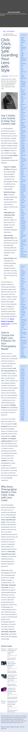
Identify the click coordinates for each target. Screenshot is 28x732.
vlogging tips (23, 155)
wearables (23, 146)
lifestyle (22, 192)
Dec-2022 (22, 382)
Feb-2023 (22, 385)
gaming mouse (23, 329)
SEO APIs (22, 75)
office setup (23, 181)
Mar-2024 (23, 375)
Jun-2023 (22, 378)
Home (4, 31)
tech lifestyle (23, 228)
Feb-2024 (22, 377)
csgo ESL (22, 299)
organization (23, 226)
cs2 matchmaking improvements (23, 332)
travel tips (23, 218)
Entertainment (23, 58)
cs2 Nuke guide (24, 307)
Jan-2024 (22, 398)
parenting (22, 202)
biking (22, 106)
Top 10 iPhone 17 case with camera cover (7, 321)
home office (23, 119)
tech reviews (23, 94)
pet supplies (23, 189)
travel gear (23, 148)
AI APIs (22, 99)
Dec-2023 (22, 390)
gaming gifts (23, 127)
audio (22, 166)
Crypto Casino (23, 78)
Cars (22, 44)
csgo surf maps (24, 342)
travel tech (23, 230)
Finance (22, 68)
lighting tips (23, 125)
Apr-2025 (22, 411)
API (21, 238)
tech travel (23, 207)
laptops (22, 169)
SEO (21, 66)
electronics (23, 220)
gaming (22, 91)
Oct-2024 (22, 369)
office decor (23, 137)
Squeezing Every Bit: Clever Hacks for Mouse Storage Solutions (12, 703)
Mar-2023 (23, 373)
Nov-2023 (22, 396)
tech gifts (22, 145)
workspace (23, 150)
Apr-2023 (22, 401)
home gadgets (23, 168)
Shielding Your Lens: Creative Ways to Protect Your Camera (12, 651)
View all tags (23, 356)
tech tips (22, 199)
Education (23, 37)
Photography (23, 60)
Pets (21, 50)
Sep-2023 (22, 395)
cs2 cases (22, 306)
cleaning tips (23, 187)
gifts (21, 120)
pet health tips (23, 340)
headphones (23, 225)
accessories (23, 197)
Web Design (23, 40)
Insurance (23, 42)
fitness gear (23, 200)
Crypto (22, 210)
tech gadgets (23, 83)
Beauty (22, 57)
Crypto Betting (23, 244)
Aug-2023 (22, 403)
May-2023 (23, 383)
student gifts (23, 93)
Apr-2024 (22, 406)
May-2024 (23, 372)
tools (22, 208)
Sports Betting (23, 240)
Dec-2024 (22, 370)
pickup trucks (23, 324)
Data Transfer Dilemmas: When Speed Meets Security (11, 664)
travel (22, 153)
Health (22, 55)
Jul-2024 (22, 405)
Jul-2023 (22, 387)
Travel (22, 52)
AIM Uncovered (14, 12)
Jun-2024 (22, 400)
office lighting (23, 222)
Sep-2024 (22, 408)
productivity (23, 132)
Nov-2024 (22, 380)
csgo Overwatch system (23, 278)
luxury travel (23, 347)
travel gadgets (23, 159)
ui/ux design (23, 281)
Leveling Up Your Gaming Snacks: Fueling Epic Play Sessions (11, 690)
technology (23, 84)
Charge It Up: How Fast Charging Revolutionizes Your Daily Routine (12, 677)
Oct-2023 (22, 393)
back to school (23, 107)
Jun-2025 (22, 416)
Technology (23, 48)
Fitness (22, 65)
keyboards (23, 223)
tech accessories (10, 31)
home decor (23, 186)
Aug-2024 (22, 391)
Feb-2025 (22, 409)
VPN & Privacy (23, 256)
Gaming (22, 39)
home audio (23, 86)
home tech (23, 236)
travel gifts (23, 151)
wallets (22, 231)
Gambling (22, 76)
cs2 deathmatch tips (23, 337)
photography (23, 191)
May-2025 (23, 414)
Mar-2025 (23, 413)
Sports (22, 70)
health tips (23, 109)
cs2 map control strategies (23, 353)
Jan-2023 (22, 388)
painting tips (23, 304)
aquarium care (23, 319)
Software (22, 53)
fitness (22, 117)
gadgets (22, 101)
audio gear (23, 161)
